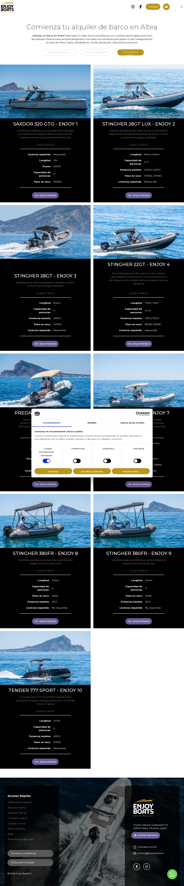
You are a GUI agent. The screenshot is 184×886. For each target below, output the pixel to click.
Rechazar (53, 471)
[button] (181, 6)
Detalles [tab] (92, 422)
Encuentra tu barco (130, 53)
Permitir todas (131, 471)
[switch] (77, 461)
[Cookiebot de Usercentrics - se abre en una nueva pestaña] (138, 414)
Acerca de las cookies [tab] (132, 422)
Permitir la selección (92, 471)
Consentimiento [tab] (51, 422)
